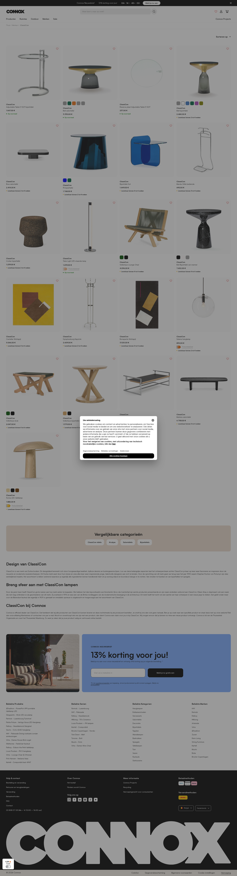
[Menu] (12, 860)
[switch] (8, 866)
